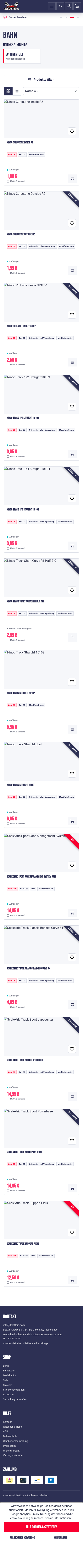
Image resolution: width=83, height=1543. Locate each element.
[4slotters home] (11, 6)
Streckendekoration (14, 1389)
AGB (5, 1431)
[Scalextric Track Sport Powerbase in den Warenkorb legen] (72, 1188)
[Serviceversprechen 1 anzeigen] (60, 17)
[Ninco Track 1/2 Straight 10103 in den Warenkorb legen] (72, 454)
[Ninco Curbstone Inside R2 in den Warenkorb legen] (72, 178)
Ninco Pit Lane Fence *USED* (21, 326)
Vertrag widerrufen (13, 1455)
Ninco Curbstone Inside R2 (20, 142)
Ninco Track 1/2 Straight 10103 (23, 418)
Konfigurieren (60, 1538)
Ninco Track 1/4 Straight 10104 (23, 509)
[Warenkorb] (77, 6)
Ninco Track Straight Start (21, 785)
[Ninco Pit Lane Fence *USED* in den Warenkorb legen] (72, 362)
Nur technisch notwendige (22, 1538)
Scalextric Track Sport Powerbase (24, 1152)
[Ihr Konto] (69, 6)
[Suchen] (60, 6)
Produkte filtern (44, 79)
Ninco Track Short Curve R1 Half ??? (25, 601)
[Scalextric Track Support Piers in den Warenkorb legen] (72, 1280)
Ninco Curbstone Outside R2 (21, 234)
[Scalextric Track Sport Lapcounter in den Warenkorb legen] (72, 1096)
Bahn (6, 1365)
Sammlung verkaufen (14, 1399)
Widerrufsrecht (11, 1450)
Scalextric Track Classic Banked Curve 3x (28, 968)
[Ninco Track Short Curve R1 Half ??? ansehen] (72, 637)
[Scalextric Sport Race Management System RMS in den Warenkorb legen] (72, 913)
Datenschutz (10, 1436)
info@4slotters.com (14, 1325)
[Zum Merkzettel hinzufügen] (72, 131)
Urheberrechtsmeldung (15, 1441)
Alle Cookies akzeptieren (42, 1527)
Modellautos (10, 1375)
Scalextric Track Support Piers (23, 1244)
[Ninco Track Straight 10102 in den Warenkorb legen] (72, 729)
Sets (5, 1380)
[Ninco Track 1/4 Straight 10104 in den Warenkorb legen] (72, 546)
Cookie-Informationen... (59, 1518)
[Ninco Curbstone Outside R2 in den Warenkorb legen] (72, 270)
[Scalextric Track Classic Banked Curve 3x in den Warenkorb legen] (72, 1004)
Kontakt (7, 1421)
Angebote (8, 1394)
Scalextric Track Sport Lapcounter (25, 1060)
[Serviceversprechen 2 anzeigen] (66, 17)
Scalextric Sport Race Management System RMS (31, 877)
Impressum (9, 1445)
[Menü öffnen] (52, 6)
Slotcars (7, 1385)
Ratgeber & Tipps (12, 1426)
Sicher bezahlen (18, 17)
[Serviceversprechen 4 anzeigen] (77, 17)
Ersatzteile (8, 1370)
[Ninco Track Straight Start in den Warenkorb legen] (72, 821)
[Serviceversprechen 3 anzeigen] (72, 17)
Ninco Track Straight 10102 (21, 693)
